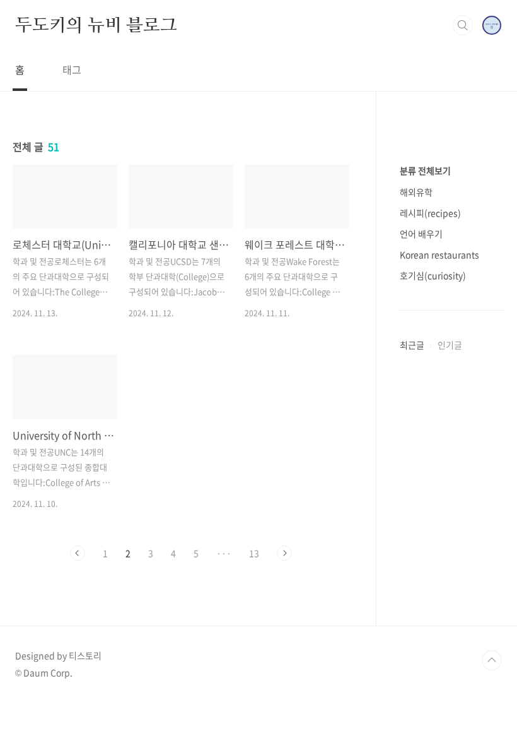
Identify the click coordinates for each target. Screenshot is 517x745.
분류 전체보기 (425, 170)
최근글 (412, 344)
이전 (77, 553)
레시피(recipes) (430, 212)
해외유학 (416, 192)
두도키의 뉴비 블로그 (96, 25)
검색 (462, 25)
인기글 (450, 344)
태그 (71, 69)
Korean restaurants (439, 254)
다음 (284, 553)
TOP (492, 660)
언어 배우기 (421, 233)
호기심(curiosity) (433, 275)
